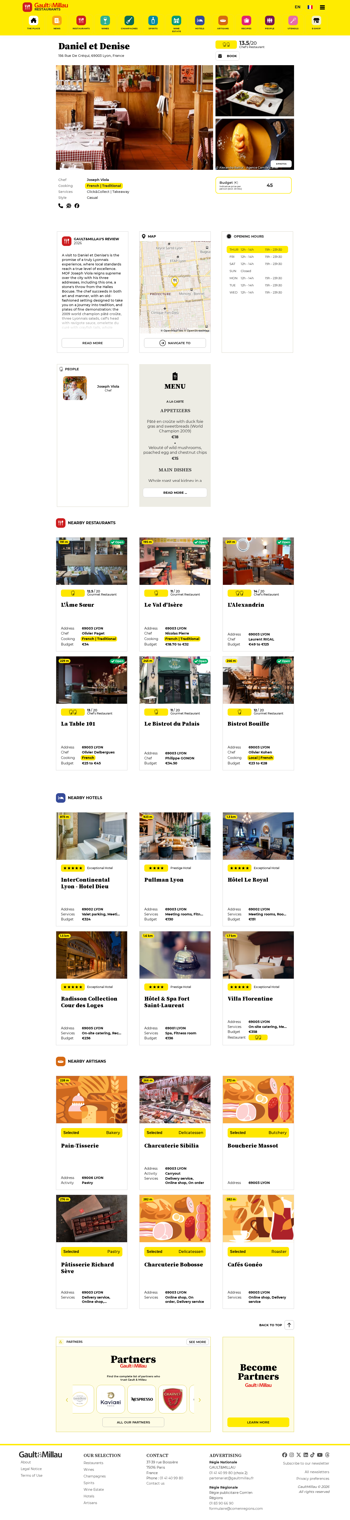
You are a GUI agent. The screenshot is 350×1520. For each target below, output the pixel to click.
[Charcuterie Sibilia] (175, 1133)
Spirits (89, 1483)
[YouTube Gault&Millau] (320, 1455)
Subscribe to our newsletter (306, 1463)
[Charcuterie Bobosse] (175, 1252)
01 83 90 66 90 (221, 1503)
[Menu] (322, 7)
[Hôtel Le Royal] (258, 869)
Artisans (90, 1503)
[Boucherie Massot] (258, 1133)
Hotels (89, 1496)
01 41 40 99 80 (171, 1478)
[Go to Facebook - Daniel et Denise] (78, 205)
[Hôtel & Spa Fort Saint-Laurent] (175, 988)
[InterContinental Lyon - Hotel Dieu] (92, 869)
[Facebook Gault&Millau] (284, 1455)
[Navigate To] (175, 292)
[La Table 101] (92, 713)
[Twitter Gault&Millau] (298, 1455)
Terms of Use (31, 1475)
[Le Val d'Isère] (175, 595)
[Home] (51, 5)
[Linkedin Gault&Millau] (306, 1455)
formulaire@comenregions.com (236, 1508)
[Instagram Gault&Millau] (292, 1455)
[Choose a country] (310, 7)
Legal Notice (31, 1469)
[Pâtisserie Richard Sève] (92, 1252)
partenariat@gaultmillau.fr (231, 1478)
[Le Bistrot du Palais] (175, 713)
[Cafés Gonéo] (258, 1252)
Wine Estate (94, 1489)
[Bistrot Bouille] (258, 713)
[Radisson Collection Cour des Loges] (92, 988)
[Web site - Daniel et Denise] (70, 205)
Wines (89, 1469)
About (26, 1462)
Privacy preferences (312, 1478)
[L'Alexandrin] (258, 595)
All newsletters (317, 1472)
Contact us (155, 1483)
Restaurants (93, 1463)
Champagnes (95, 1476)
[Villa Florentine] (258, 988)
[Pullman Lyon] (175, 869)
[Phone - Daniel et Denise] (62, 205)
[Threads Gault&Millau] (327, 1455)
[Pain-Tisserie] (92, 1133)
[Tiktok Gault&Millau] (312, 1455)
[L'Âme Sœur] (92, 595)
